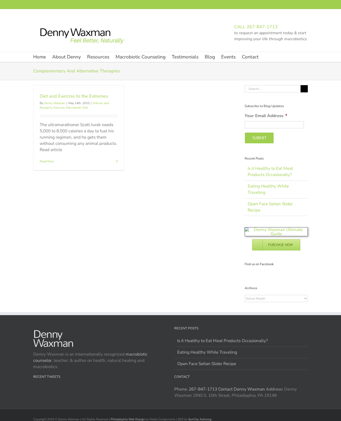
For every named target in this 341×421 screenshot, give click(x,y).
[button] (267, 57)
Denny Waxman (54, 103)
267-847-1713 (262, 27)
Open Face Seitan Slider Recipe (206, 364)
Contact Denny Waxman (241, 389)
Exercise (58, 108)
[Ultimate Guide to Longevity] (276, 229)
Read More (47, 161)
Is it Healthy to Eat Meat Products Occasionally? (222, 341)
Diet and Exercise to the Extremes (74, 96)
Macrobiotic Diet (77, 108)
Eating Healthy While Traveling (207, 352)
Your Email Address (266, 116)
